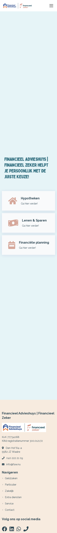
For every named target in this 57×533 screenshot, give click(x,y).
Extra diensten (13, 497)
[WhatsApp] (18, 529)
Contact (9, 509)
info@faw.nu (13, 464)
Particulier (10, 484)
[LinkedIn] (12, 529)
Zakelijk (9, 490)
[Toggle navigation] (51, 6)
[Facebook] (4, 529)
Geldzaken (11, 478)
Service (9, 503)
